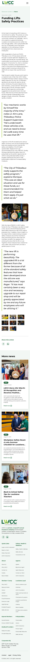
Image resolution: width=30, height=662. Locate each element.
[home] (8, 3)
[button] (27, 3)
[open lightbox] (5, 317)
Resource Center (7, 11)
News (16, 11)
